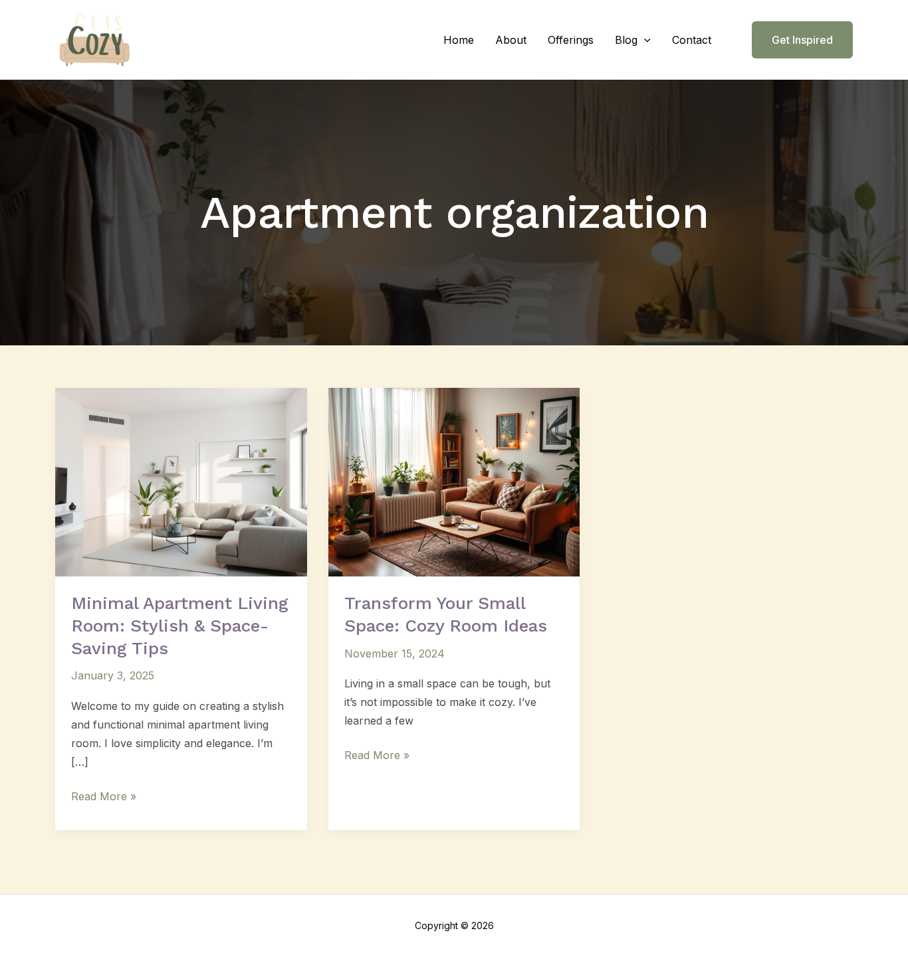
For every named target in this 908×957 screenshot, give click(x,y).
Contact (691, 39)
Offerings (571, 39)
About (510, 39)
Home (458, 39)
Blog (626, 39)
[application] (644, 39)
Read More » (103, 795)
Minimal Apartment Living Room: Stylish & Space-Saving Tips (179, 625)
